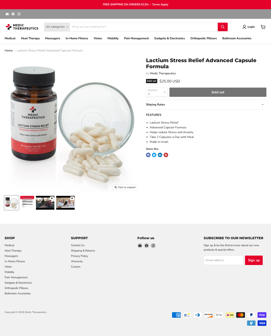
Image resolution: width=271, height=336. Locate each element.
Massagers (52, 38)
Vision (98, 38)
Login (251, 27)
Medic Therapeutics (163, 73)
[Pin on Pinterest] (166, 155)
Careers (75, 267)
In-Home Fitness (77, 38)
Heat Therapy (30, 38)
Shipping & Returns (83, 250)
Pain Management (136, 38)
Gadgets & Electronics (169, 38)
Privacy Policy (79, 256)
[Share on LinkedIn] (160, 155)
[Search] (223, 27)
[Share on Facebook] (148, 155)
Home (9, 50)
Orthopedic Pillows (203, 38)
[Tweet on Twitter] (154, 155)
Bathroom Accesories (236, 38)
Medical (10, 38)
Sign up (254, 260)
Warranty (77, 261)
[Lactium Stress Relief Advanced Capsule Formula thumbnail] (45, 202)
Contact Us (77, 245)
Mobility (113, 38)
